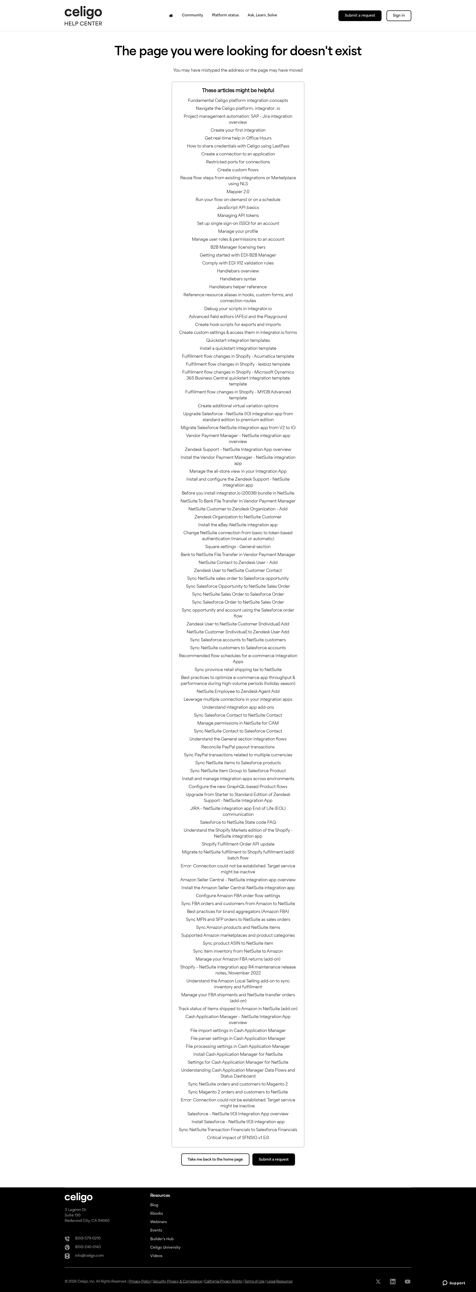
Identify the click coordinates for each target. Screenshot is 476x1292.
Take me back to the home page (215, 1160)
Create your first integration (238, 131)
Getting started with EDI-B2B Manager (238, 256)
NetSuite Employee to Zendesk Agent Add (238, 692)
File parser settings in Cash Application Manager (238, 1039)
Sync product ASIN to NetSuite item (238, 944)
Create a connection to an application (238, 154)
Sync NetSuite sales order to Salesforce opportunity (238, 579)
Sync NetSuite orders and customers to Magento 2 (238, 1084)
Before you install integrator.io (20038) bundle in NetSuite (238, 494)
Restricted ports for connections (238, 162)
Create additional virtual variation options (238, 406)
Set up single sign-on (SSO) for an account (238, 224)
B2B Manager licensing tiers (238, 248)
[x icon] (378, 1282)
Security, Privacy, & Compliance (177, 1281)
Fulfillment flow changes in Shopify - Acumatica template (238, 357)
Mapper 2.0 (238, 192)
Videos (156, 1256)
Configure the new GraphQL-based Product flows (238, 787)
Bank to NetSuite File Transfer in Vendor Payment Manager (238, 555)
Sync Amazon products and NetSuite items (238, 928)
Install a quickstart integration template (238, 349)
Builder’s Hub (162, 1239)
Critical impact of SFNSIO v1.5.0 (238, 1138)
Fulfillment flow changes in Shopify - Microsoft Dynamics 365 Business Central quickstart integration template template (238, 378)
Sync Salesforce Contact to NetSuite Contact (238, 716)
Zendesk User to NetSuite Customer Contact (238, 571)
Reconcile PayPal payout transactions (238, 747)
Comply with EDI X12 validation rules (238, 263)
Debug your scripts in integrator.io (238, 309)
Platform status (225, 15)
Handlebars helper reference (238, 287)
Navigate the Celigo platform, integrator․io (238, 109)
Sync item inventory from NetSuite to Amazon (238, 952)
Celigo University (165, 1248)
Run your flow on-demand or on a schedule (238, 200)
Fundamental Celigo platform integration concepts (238, 101)
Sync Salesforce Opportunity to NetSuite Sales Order (238, 587)
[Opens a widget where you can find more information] (454, 1283)
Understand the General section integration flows (238, 739)
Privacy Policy (140, 1281)
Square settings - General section (238, 547)
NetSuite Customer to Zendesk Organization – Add (238, 509)
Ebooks (156, 1214)
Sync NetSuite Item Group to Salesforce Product (238, 771)
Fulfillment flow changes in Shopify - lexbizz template (238, 365)
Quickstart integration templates (238, 341)
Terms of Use (254, 1281)
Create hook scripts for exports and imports (238, 325)
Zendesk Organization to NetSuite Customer (238, 517)
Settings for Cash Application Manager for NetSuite (238, 1063)
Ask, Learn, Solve (262, 15)
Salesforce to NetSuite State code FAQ (238, 823)
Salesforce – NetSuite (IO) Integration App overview (238, 1114)
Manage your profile (238, 232)
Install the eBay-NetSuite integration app (238, 525)
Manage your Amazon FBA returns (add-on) (238, 960)
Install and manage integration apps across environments (238, 779)
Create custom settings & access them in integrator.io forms (238, 333)
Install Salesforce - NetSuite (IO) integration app (238, 1122)
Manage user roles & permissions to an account (238, 240)
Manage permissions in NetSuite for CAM (238, 724)
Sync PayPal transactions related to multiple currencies (238, 755)
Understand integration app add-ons (238, 708)
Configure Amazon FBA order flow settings (238, 896)
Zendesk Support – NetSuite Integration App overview (238, 450)
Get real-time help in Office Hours (238, 139)
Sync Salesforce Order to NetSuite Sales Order (238, 603)
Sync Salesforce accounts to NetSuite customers (238, 640)
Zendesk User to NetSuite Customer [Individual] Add (238, 624)
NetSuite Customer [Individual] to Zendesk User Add (238, 632)
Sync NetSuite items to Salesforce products (238, 763)
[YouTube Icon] (408, 1282)
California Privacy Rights (223, 1281)
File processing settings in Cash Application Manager (238, 1047)
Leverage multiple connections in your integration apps (238, 700)
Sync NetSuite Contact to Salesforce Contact (238, 732)
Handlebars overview (238, 271)
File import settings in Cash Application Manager (238, 1031)
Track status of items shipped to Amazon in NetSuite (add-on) (238, 1009)
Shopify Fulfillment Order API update (238, 845)
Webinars (158, 1222)
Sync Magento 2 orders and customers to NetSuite (238, 1092)
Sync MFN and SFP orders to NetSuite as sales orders (238, 920)
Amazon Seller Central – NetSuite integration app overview (238, 880)
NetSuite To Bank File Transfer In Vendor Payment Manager (238, 501)
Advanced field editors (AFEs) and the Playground (238, 317)
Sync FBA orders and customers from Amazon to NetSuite (238, 904)
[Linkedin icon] (393, 1282)
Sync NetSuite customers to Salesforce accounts (238, 648)
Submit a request (360, 16)
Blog (154, 1205)
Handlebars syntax (238, 279)
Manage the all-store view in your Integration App (238, 472)
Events (156, 1231)
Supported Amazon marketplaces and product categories (238, 936)
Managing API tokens (238, 216)
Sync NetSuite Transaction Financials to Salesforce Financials (238, 1130)
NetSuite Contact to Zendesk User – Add (238, 563)
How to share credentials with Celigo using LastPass (238, 146)
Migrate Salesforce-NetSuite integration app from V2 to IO (238, 428)
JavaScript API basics (238, 208)
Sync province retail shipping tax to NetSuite (238, 670)
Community (192, 15)
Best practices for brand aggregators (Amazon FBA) (238, 912)
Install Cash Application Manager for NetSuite (238, 1055)
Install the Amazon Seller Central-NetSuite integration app (238, 888)
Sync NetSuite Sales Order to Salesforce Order (238, 595)
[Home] (171, 16)
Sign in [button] (399, 16)
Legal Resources (280, 1281)
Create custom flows (238, 170)
